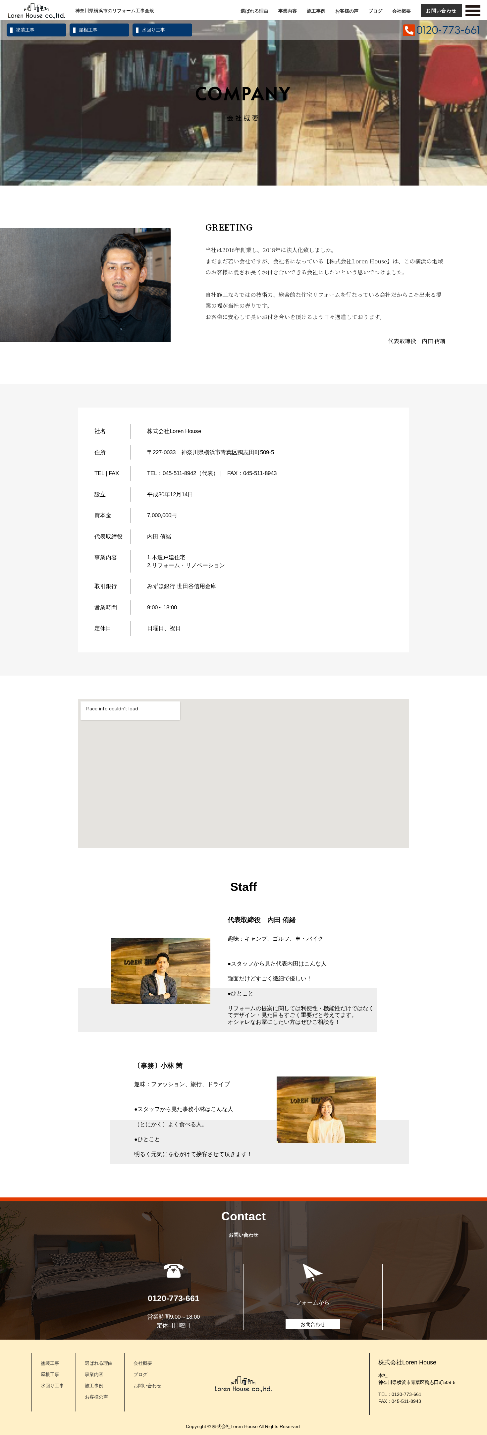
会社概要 (401, 11)
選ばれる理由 (254, 11)
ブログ (375, 11)
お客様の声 (346, 11)
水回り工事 (153, 29)
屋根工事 (88, 29)
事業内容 (287, 11)
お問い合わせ (441, 10)
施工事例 (316, 11)
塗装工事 (25, 29)
